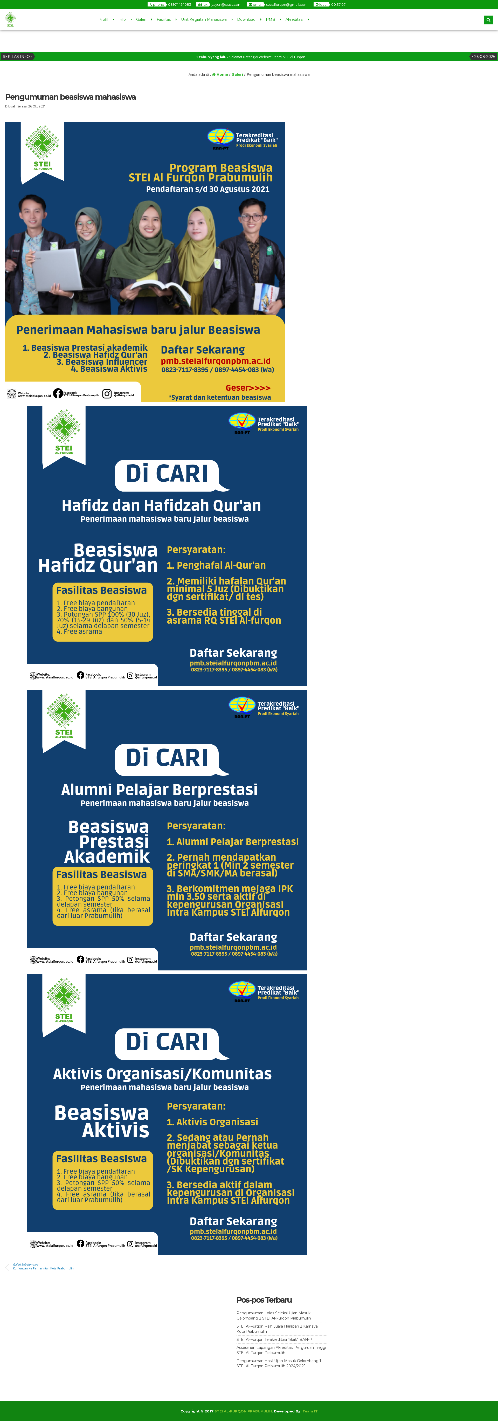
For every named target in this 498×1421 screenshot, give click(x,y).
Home (222, 74)
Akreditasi (294, 19)
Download (246, 19)
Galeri (141, 19)
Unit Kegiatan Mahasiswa (204, 19)
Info (122, 19)
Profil (103, 19)
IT (316, 1411)
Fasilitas (164, 19)
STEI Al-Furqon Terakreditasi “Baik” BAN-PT (275, 1339)
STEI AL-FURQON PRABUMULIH (243, 1411)
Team (307, 1411)
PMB (270, 19)
